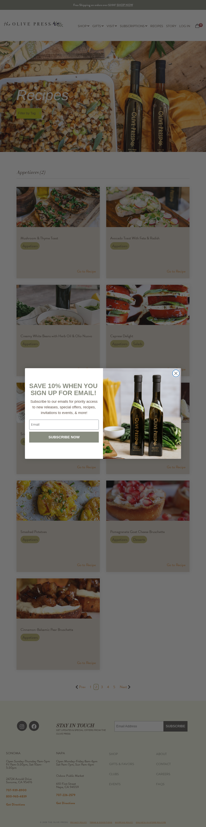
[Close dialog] (175, 373)
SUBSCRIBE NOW (64, 437)
